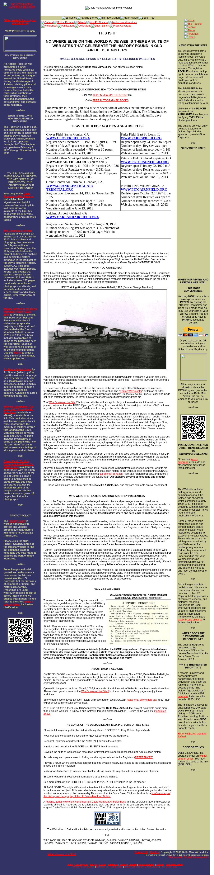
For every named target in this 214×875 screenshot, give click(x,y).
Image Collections (134, 867)
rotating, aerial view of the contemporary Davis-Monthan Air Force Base (86, 801)
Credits (154, 852)
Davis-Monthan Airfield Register (19, 195)
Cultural (133, 864)
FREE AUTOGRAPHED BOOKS (111, 100)
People (93, 864)
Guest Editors (152, 867)
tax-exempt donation (111, 473)
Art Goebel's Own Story (17, 369)
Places (102, 864)
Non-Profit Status (174, 864)
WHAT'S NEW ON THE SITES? (110, 95)
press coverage (187, 461)
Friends (160, 864)
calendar (183, 696)
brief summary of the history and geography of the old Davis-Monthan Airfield (106, 795)
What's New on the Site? (95, 691)
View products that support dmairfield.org (20, 22)
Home (70, 864)
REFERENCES (143, 757)
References (102, 867)
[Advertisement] (192, 212)
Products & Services (83, 867)
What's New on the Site (62, 402)
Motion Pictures (146, 864)
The (6, 230)
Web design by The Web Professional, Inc (189, 857)
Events (123, 864)
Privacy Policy (17, 521)
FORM (17, 352)
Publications (116, 867)
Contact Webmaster (131, 391)
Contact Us (141, 852)
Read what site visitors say (142, 699)
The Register (81, 864)
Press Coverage (169, 867)
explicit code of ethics (18, 603)
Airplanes (113, 864)
